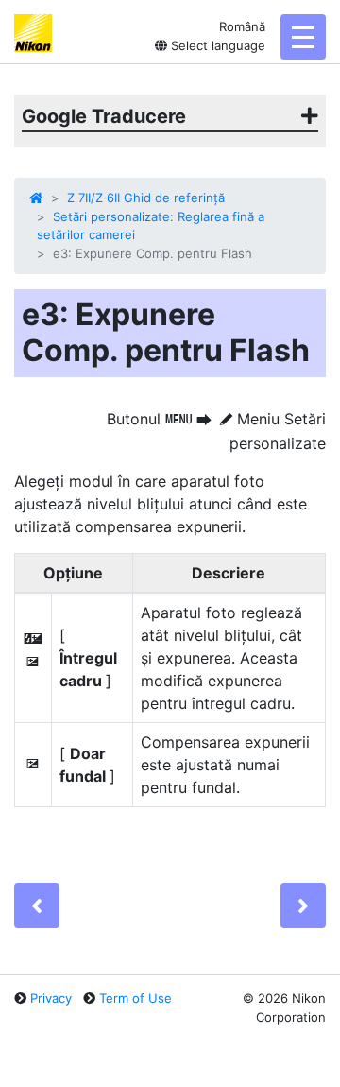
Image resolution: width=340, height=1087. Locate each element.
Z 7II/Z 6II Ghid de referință (146, 197)
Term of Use (135, 998)
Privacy (51, 998)
